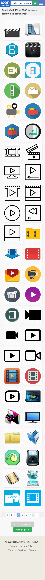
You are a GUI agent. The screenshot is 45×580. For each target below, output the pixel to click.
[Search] (35, 3)
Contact (13, 546)
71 (37, 515)
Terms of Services (17, 550)
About (35, 542)
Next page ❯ (22, 529)
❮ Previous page (22, 524)
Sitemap (33, 550)
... (33, 515)
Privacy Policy (27, 546)
